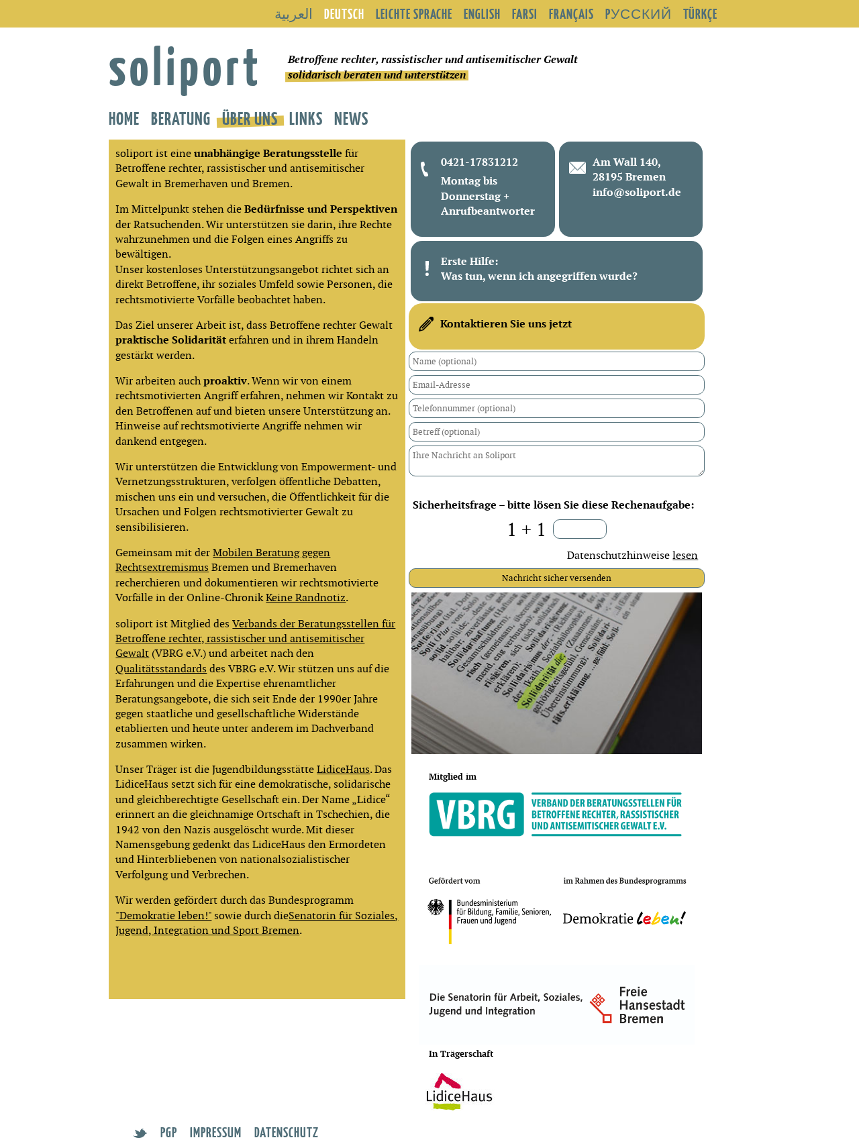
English (482, 13)
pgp (168, 1132)
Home (124, 117)
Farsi (525, 13)
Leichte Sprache (414, 13)
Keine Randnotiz (306, 597)
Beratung (181, 117)
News (351, 117)
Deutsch (344, 13)
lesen (685, 555)
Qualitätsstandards (161, 669)
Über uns (250, 117)
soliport (185, 65)
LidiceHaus (343, 769)
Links (306, 117)
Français (571, 13)
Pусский (638, 13)
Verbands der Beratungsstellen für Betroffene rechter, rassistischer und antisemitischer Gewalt (255, 639)
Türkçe (700, 13)
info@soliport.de (637, 192)
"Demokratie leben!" (163, 915)
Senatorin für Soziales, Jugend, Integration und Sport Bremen (256, 922)
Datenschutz (286, 1132)
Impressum (216, 1132)
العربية (293, 13)
